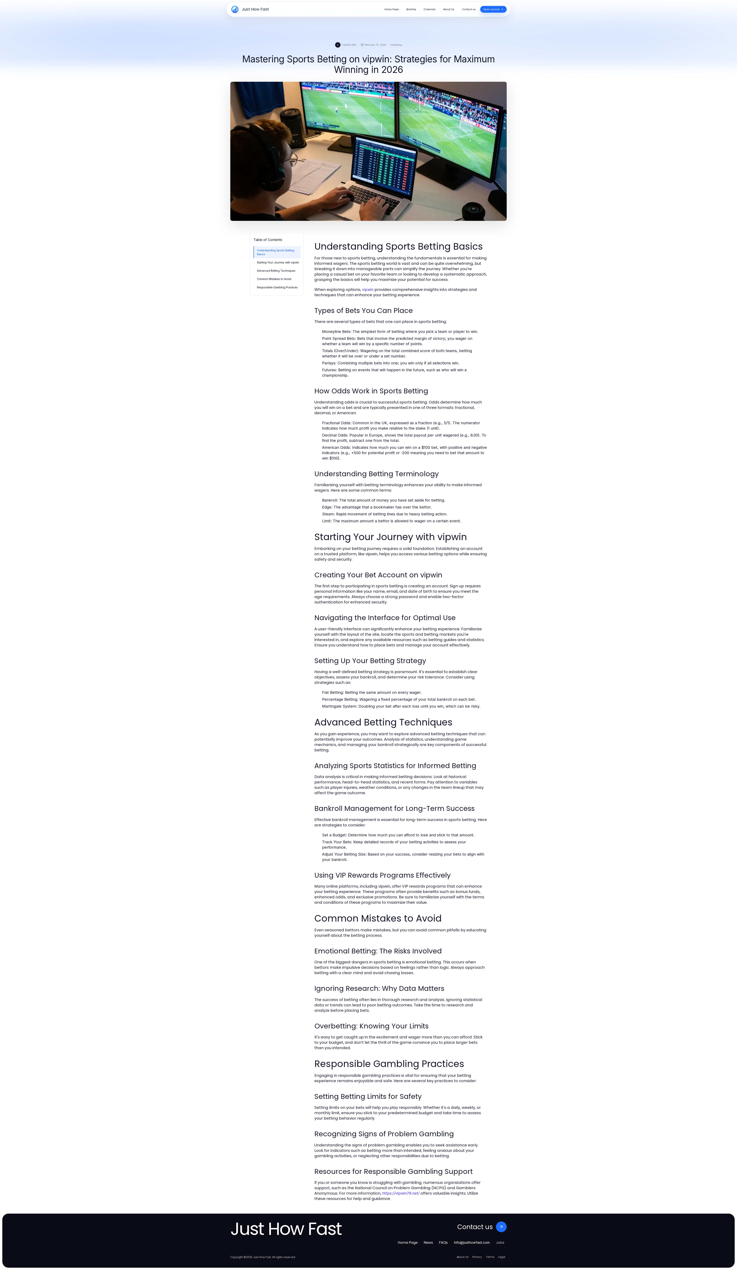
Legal (501, 1257)
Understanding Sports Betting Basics (275, 252)
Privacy (477, 1257)
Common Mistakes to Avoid (274, 279)
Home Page (408, 1242)
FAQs (443, 1242)
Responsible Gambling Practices (277, 287)
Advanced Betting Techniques (276, 270)
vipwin (367, 289)
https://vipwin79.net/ (401, 1193)
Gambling (396, 44)
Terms (490, 1257)
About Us (462, 1257)
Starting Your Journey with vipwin (278, 262)
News (428, 1242)
